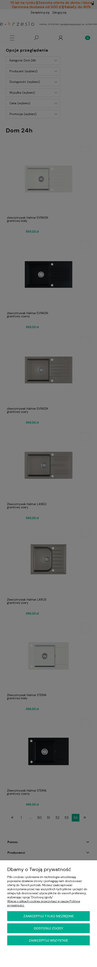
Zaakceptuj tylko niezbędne (48, 916)
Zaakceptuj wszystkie (48, 940)
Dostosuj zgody (48, 928)
